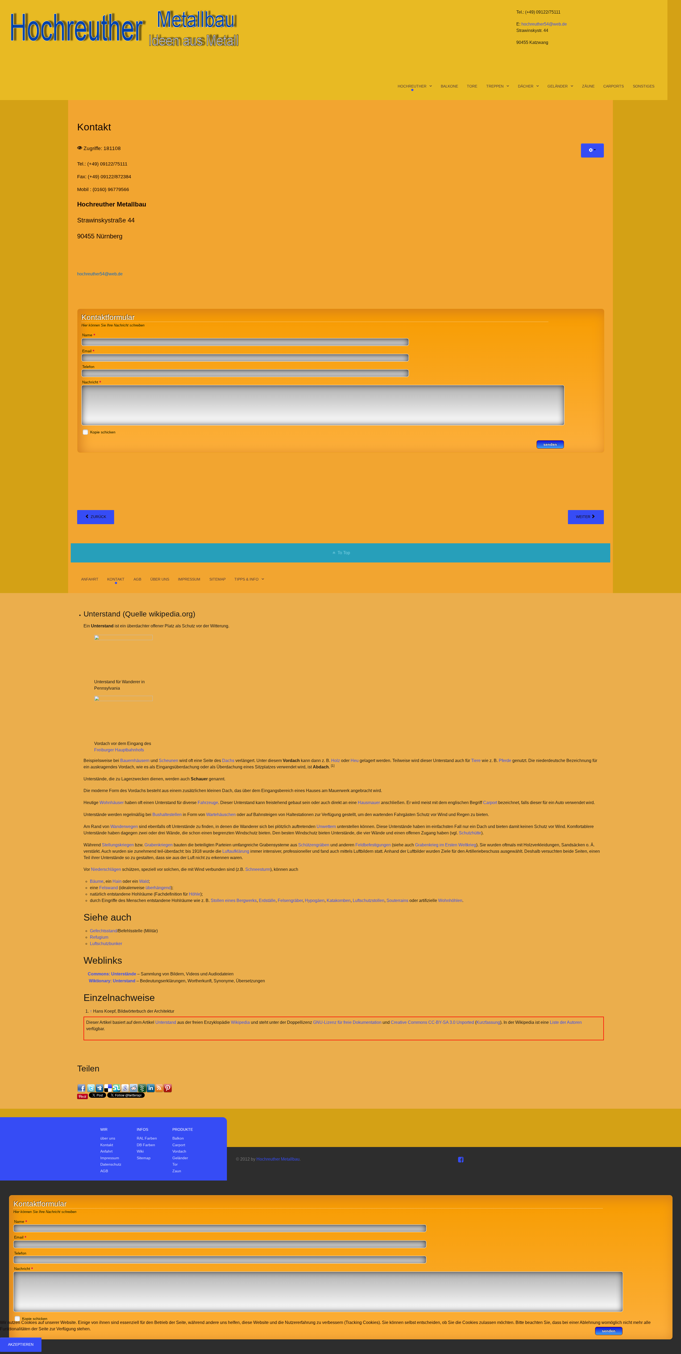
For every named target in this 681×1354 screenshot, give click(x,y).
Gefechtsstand (103, 931)
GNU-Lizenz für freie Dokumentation (347, 1022)
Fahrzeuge (208, 802)
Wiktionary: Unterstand (112, 981)
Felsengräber (290, 900)
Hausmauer (369, 802)
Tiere (476, 760)
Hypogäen (315, 900)
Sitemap (144, 1158)
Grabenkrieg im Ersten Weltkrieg (445, 845)
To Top (343, 552)
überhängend (158, 887)
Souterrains (397, 900)
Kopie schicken (102, 432)
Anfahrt (106, 1151)
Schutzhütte (470, 833)
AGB (104, 1171)
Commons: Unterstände (112, 974)
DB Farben (146, 1145)
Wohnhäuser (111, 802)
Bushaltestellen (167, 814)
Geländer (180, 1158)
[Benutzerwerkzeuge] (592, 150)
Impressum (109, 1158)
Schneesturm (257, 869)
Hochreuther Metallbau (278, 1159)
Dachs (228, 760)
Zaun (176, 1171)
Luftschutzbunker (106, 943)
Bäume (96, 881)
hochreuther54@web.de (544, 24)
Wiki (140, 1151)
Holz (335, 760)
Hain (117, 881)
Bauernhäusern (135, 760)
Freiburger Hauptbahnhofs (119, 750)
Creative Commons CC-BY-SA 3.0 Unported (432, 1022)
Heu (355, 760)
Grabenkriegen (158, 845)
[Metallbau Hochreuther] (124, 27)
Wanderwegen (124, 826)
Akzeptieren (21, 1344)
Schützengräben (313, 845)
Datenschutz (110, 1164)
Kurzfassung (488, 1022)
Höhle (194, 894)
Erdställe (267, 900)
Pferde (505, 760)
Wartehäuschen (221, 814)
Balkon (178, 1138)
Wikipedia (240, 1022)
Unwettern (326, 826)
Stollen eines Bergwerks (234, 900)
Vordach (179, 1151)
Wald (144, 881)
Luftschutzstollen (368, 900)
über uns (107, 1138)
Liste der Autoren (566, 1022)
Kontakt (106, 1145)
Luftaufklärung (235, 851)
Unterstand (165, 1022)
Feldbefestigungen (373, 845)
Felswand (108, 887)
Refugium (99, 937)
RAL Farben (147, 1138)
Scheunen (168, 760)
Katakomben (339, 900)
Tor (175, 1164)
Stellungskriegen (118, 845)
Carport (490, 802)
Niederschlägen (106, 869)
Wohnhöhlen (450, 900)
